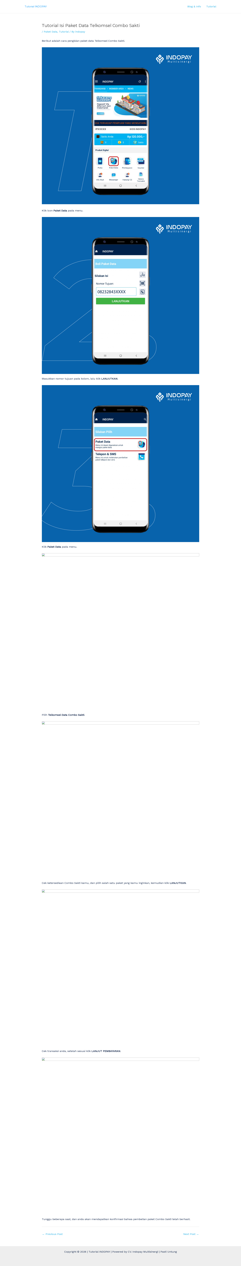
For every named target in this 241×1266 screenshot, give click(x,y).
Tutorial (211, 6)
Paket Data (50, 31)
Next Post (191, 1234)
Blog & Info (194, 6)
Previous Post (52, 1234)
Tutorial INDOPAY (36, 6)
